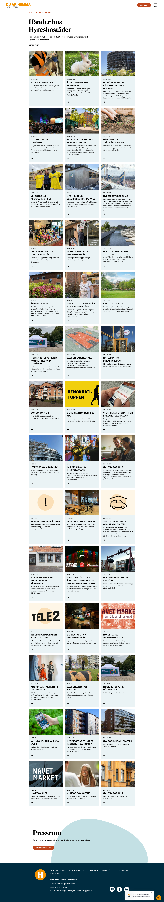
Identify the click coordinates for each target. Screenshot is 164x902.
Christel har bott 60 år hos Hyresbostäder (81, 305)
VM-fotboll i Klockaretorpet (41, 197)
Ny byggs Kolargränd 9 (45, 467)
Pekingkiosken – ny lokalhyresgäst (78, 253)
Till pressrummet (43, 848)
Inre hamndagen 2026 (115, 251)
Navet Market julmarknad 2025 (113, 636)
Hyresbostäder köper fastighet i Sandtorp (80, 742)
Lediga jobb (123, 870)
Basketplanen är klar (80, 357)
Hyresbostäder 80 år (115, 195)
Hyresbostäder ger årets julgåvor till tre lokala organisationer (81, 580)
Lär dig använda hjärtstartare (76, 468)
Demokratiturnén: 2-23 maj (80, 414)
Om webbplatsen (57, 870)
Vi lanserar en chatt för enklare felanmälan (118, 414)
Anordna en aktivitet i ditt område (44, 688)
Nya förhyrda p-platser (117, 741)
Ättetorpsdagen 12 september (78, 84)
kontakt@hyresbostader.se (66, 884)
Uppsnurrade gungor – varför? (117, 579)
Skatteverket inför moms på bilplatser (115, 523)
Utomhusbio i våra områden (42, 141)
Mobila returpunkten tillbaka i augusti (80, 141)
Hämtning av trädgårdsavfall (113, 141)
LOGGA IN (144, 5)
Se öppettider (87, 891)
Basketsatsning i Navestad (77, 688)
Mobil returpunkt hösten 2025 (114, 688)
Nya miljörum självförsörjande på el (81, 197)
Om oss (38, 13)
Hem (31, 13)
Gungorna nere (40, 412)
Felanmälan (107, 870)
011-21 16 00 (62, 887)
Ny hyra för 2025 (113, 793)
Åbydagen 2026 (39, 303)
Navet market (39, 793)
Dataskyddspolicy (77, 870)
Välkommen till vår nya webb (45, 742)
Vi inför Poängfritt (78, 793)
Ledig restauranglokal (81, 521)
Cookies (94, 870)
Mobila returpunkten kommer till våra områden (44, 360)
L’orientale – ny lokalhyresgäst (77, 636)
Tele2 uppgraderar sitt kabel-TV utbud (44, 636)
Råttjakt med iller (42, 82)
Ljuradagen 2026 (113, 303)
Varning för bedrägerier (46, 521)
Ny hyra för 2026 (113, 467)
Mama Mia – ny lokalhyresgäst (113, 359)
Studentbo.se (56, 874)
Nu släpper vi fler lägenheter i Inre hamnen (113, 85)
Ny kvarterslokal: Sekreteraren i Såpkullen (42, 580)
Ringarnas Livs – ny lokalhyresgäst (42, 253)
